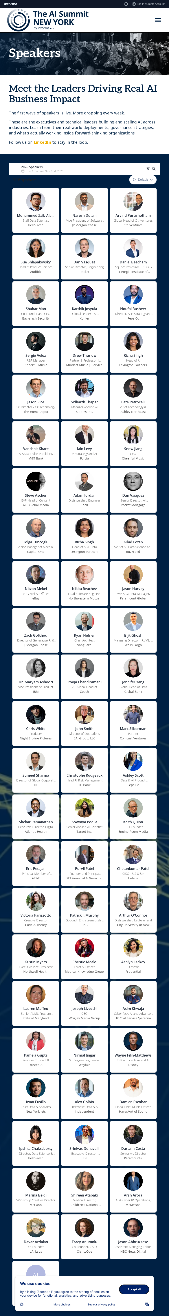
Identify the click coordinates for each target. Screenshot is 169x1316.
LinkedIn (42, 142)
